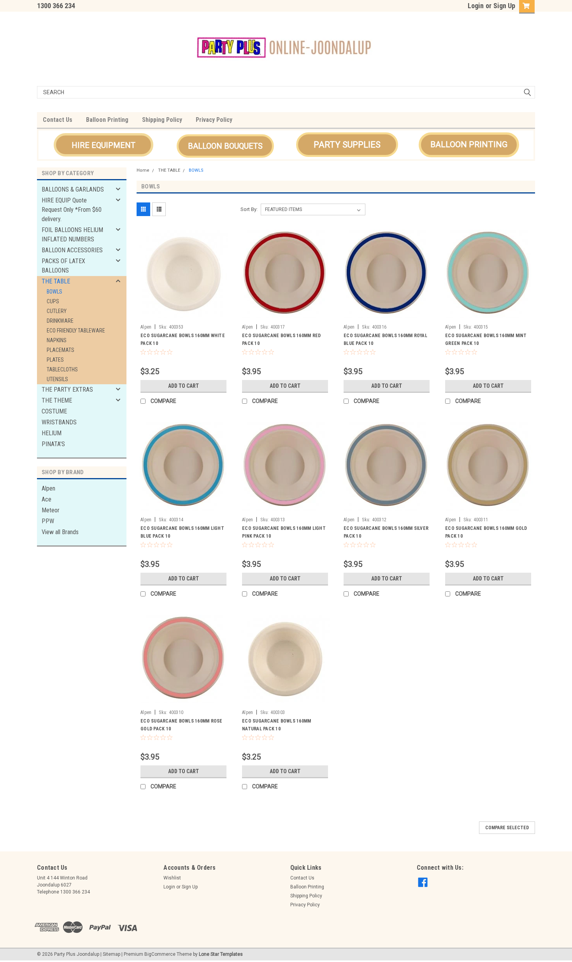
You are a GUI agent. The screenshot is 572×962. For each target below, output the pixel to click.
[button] (103, 145)
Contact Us (57, 119)
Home (143, 170)
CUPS (53, 301)
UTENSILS (57, 379)
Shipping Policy (162, 119)
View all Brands (60, 532)
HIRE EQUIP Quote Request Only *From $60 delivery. (72, 210)
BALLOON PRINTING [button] (468, 144)
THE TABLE (56, 281)
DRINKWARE (60, 321)
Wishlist (172, 878)
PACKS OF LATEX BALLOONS (63, 265)
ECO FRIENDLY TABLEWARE (76, 330)
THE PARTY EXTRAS (67, 389)
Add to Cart (183, 386)
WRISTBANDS (59, 422)
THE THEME (57, 400)
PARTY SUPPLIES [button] (347, 144)
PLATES (55, 360)
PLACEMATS (60, 350)
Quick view (184, 315)
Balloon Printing (107, 119)
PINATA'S (53, 444)
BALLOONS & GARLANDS (73, 189)
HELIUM (51, 433)
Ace (46, 499)
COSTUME (54, 411)
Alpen (48, 488)
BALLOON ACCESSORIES (72, 250)
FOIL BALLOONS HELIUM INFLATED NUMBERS (72, 234)
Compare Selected (507, 827)
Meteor (51, 510)
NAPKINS (57, 340)
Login (476, 6)
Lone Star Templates (221, 954)
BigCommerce (159, 954)
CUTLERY (57, 311)
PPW (48, 521)
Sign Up (504, 6)
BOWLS (54, 291)
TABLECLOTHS (62, 369)
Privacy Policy (214, 119)
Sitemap (111, 954)
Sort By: (249, 209)
